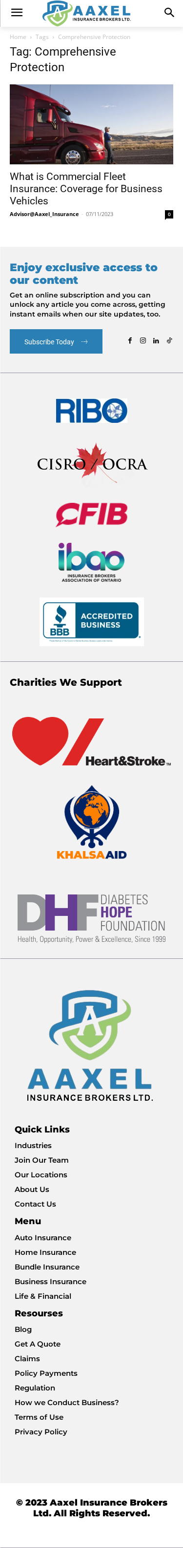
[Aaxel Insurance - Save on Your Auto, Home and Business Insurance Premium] (91, 13)
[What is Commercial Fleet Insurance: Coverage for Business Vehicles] (91, 124)
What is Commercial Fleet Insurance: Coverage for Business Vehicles (86, 189)
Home (18, 37)
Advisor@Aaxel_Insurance (44, 214)
